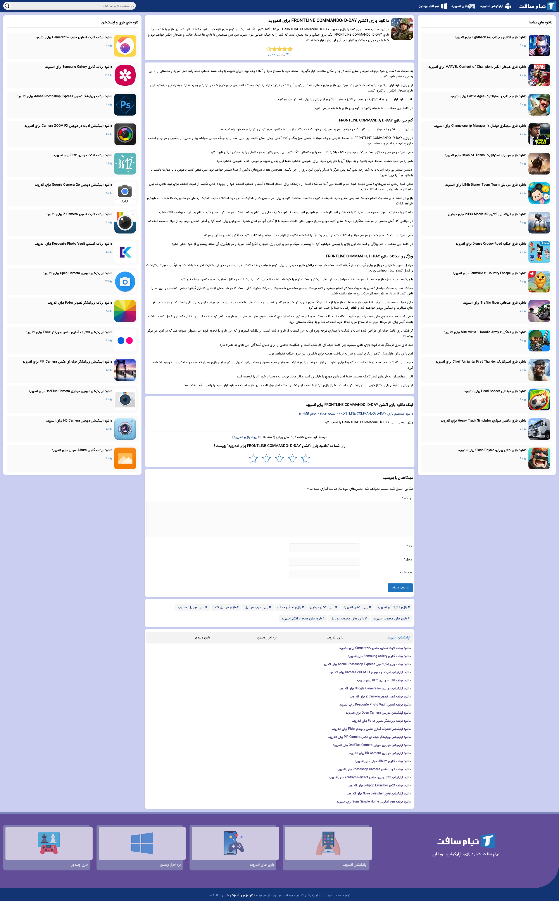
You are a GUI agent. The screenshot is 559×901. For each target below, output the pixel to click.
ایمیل (408, 559)
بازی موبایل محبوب (191, 607)
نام (409, 545)
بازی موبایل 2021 (225, 607)
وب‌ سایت (406, 572)
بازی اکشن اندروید (355, 607)
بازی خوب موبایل (256, 607)
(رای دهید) (274, 54)
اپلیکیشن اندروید (398, 637)
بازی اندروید (242, 437)
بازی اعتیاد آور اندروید (392, 607)
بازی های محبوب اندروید (390, 618)
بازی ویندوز (202, 637)
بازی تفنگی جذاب (289, 607)
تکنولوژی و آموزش (242, 895)
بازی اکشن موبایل (322, 607)
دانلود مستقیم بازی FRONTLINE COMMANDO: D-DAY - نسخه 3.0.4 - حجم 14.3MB (356, 413)
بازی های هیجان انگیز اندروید (301, 618)
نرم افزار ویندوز (267, 637)
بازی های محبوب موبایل (347, 618)
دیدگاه (407, 498)
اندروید (256, 437)
